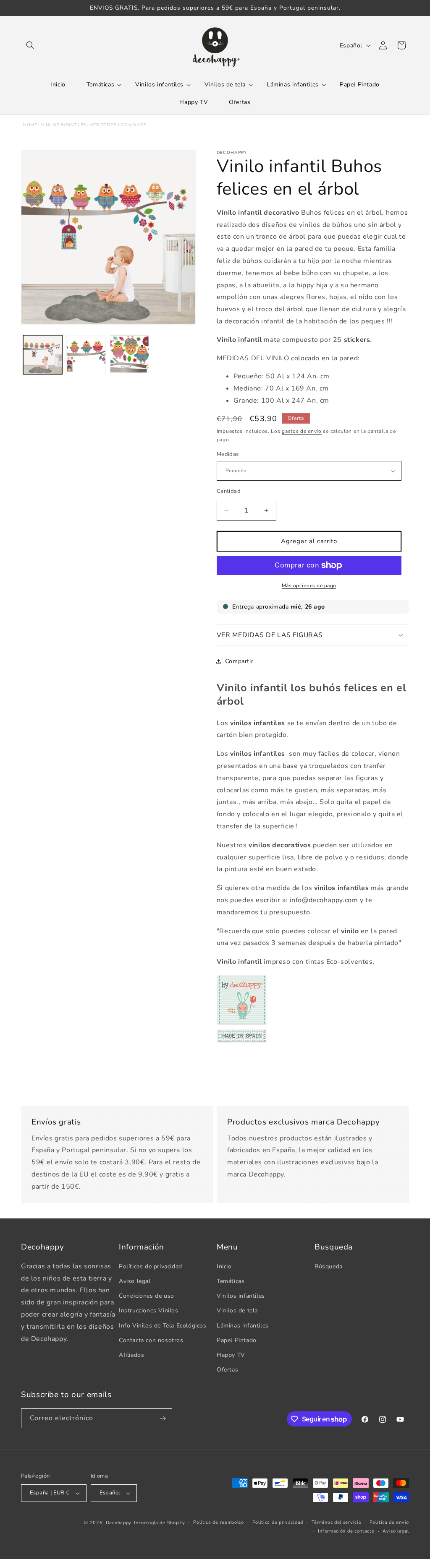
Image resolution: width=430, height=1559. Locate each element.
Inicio (224, 1266)
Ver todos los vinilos (118, 125)
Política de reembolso (218, 1522)
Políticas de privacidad (150, 1266)
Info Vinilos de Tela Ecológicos (163, 1326)
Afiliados (131, 1355)
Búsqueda (329, 1266)
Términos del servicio (337, 1522)
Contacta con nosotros (151, 1340)
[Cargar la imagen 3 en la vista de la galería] (129, 354)
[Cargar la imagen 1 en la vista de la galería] (42, 354)
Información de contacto (346, 1531)
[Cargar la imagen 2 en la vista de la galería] (85, 354)
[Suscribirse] (162, 1418)
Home (30, 125)
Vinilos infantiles (63, 125)
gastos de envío (302, 431)
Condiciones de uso (146, 1296)
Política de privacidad (277, 1522)
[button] (30, 45)
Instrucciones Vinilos (148, 1310)
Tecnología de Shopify (159, 1523)
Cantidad (229, 491)
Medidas (228, 454)
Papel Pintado (237, 1340)
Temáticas (230, 1281)
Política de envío (389, 1522)
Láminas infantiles (243, 1326)
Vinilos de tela (237, 1310)
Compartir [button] (239, 661)
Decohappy (118, 1523)
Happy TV (231, 1355)
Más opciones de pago (309, 585)
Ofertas (227, 1370)
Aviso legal (135, 1281)
